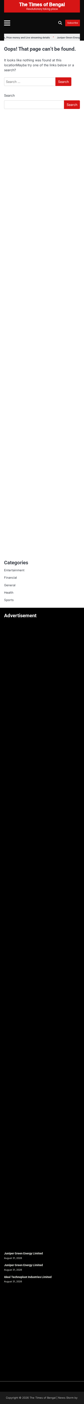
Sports (9, 600)
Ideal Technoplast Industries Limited (28, 1277)
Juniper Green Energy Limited (23, 1253)
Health (8, 592)
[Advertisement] (42, 156)
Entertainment (14, 570)
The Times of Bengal (43, 1397)
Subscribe (72, 23)
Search (9, 95)
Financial (10, 577)
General (9, 585)
